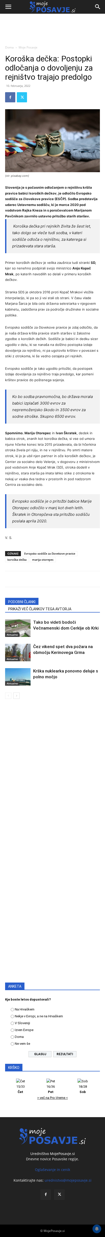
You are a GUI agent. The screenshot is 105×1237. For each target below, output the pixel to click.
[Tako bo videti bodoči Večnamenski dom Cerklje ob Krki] (18, 628)
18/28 (82, 1089)
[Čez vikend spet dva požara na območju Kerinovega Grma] (18, 652)
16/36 (50, 1089)
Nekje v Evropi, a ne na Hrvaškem (39, 1016)
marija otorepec (43, 559)
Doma (9, 47)
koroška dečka (17, 559)
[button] (8, 7)
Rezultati (65, 1054)
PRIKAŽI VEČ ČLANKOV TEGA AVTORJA (39, 609)
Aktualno (12, 634)
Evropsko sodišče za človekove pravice (49, 553)
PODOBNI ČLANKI (21, 602)
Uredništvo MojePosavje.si (52, 1153)
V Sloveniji (22, 1023)
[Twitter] (22, 97)
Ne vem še (22, 1044)
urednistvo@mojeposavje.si (68, 1180)
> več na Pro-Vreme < (52, 1098)
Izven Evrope (24, 1030)
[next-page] (16, 696)
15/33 (20, 1089)
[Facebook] (10, 97)
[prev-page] (8, 696)
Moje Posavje (28, 47)
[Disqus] (52, 775)
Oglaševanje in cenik (52, 1169)
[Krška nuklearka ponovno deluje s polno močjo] (18, 677)
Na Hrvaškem (24, 1009)
